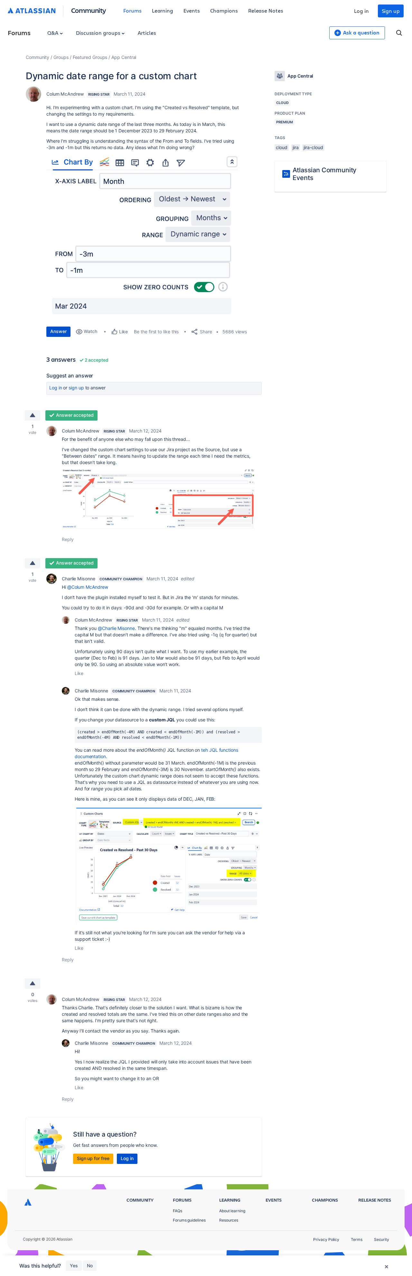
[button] (142, 237)
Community (88, 10)
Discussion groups (99, 32)
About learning (232, 1210)
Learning (162, 10)
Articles (147, 32)
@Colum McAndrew (87, 587)
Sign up (391, 10)
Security (381, 1239)
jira (296, 147)
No (90, 1265)
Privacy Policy (326, 1239)
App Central (123, 57)
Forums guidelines (189, 1220)
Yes (74, 1265)
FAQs (177, 1210)
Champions (224, 10)
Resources (228, 1220)
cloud (281, 147)
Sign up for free (93, 1158)
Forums (132, 10)
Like (79, 673)
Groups (61, 57)
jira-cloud (313, 147)
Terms (356, 1239)
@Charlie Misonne (116, 628)
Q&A (53, 32)
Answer (58, 331)
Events (191, 10)
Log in (361, 10)
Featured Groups (90, 57)
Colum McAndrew (65, 94)
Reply (68, 539)
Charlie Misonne (78, 578)
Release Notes (265, 10)
